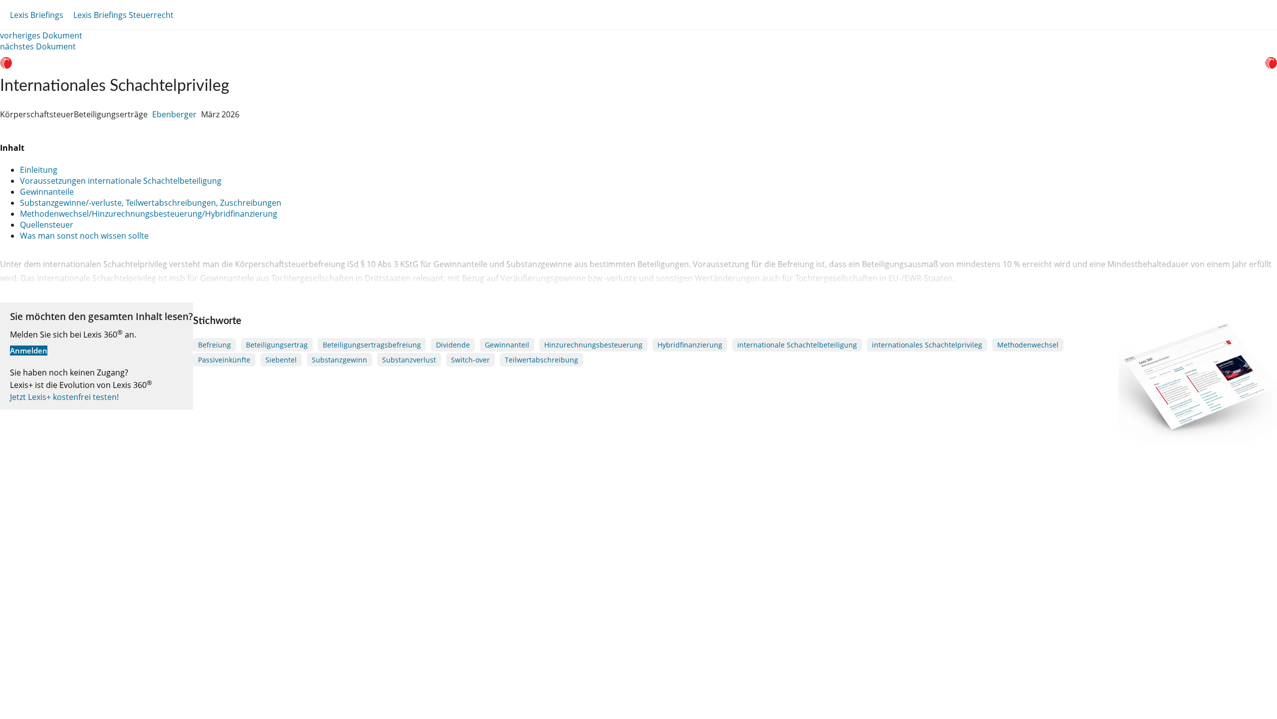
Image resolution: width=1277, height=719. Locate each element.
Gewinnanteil (507, 345)
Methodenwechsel (1028, 345)
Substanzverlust (409, 359)
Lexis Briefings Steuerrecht (123, 14)
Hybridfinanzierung (689, 345)
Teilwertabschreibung (541, 359)
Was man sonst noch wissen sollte (84, 235)
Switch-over (470, 359)
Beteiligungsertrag (277, 345)
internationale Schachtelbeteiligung (797, 345)
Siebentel (281, 359)
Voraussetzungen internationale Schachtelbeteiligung (120, 180)
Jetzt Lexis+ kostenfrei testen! (64, 396)
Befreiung (214, 345)
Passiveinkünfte (224, 359)
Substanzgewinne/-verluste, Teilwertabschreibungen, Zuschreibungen (150, 202)
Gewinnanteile (47, 191)
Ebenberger (174, 114)
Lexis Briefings (36, 14)
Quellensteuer (46, 224)
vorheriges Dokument (41, 35)
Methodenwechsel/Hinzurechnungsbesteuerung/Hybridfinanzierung (148, 213)
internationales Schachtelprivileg (927, 345)
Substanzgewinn (339, 359)
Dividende (453, 345)
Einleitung (38, 169)
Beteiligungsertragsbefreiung (372, 345)
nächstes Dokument (38, 46)
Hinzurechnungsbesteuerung (593, 345)
